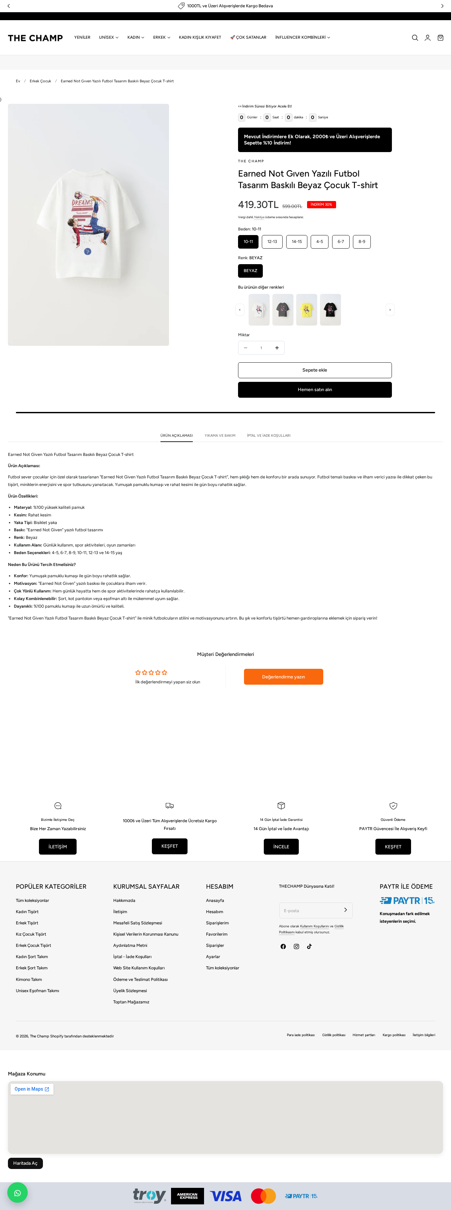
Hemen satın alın (315, 389)
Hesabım (214, 911)
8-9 (362, 241)
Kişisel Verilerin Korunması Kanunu (145, 934)
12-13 (272, 241)
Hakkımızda (124, 900)
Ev (18, 81)
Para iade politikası (301, 1035)
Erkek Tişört (27, 922)
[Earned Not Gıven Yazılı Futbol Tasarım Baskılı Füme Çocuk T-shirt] (283, 310)
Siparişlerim (217, 922)
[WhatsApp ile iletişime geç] (17, 1192)
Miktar (244, 334)
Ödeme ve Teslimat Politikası (140, 979)
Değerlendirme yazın (283, 677)
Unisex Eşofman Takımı (37, 990)
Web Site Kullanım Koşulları (139, 967)
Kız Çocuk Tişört (31, 934)
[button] (415, 37)
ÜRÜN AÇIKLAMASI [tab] (176, 435)
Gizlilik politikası (333, 1035)
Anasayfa (215, 900)
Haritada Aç (25, 1163)
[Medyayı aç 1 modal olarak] (157, 114)
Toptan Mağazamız (131, 1001)
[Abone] (345, 909)
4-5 (319, 241)
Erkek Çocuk (40, 81)
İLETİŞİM (58, 847)
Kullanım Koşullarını (314, 926)
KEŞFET (169, 846)
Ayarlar (213, 956)
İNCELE (281, 847)
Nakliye (259, 217)
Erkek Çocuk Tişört (33, 945)
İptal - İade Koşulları (132, 956)
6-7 (341, 241)
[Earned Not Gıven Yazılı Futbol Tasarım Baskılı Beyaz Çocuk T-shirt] (259, 310)
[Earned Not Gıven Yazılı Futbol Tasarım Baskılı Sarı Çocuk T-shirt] (306, 310)
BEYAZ (250, 270)
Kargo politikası (394, 1035)
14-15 (297, 241)
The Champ (39, 1036)
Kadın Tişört (27, 911)
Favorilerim (216, 934)
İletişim (120, 911)
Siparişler (215, 945)
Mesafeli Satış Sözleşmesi (137, 922)
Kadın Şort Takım (32, 956)
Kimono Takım (29, 979)
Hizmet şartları (364, 1035)
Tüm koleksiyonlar (32, 900)
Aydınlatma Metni (130, 945)
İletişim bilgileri (424, 1035)
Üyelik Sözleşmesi (130, 990)
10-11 (248, 241)
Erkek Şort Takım (32, 967)
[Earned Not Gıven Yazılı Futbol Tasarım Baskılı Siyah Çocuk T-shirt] (330, 310)
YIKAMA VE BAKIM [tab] (220, 435)
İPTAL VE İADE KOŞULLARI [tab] (269, 435)
